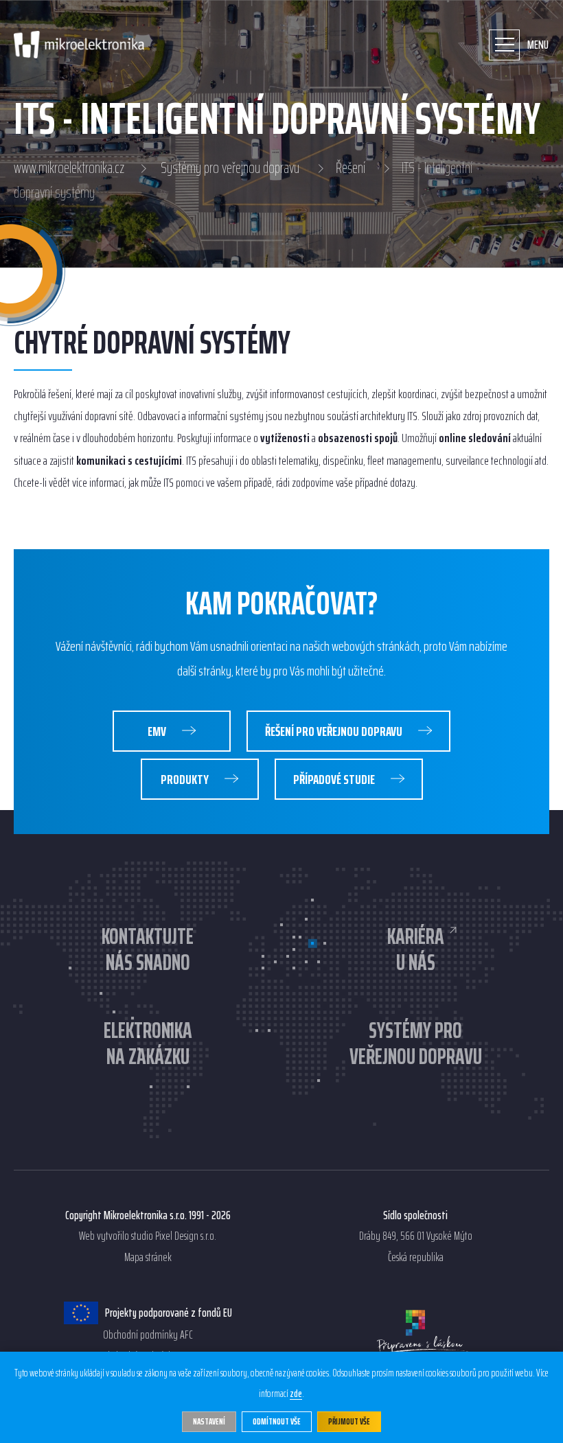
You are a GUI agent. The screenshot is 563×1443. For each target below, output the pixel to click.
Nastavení (209, 1421)
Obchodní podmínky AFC (148, 1335)
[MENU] (504, 45)
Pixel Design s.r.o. (185, 1236)
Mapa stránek (148, 1258)
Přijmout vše (349, 1421)
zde (296, 1394)
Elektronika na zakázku (148, 1043)
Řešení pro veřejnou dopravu (334, 731)
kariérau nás (415, 949)
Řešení (350, 168)
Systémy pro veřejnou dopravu (230, 168)
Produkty (186, 779)
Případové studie (335, 779)
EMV (158, 731)
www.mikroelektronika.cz (69, 168)
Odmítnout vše (277, 1421)
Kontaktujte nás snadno (148, 949)
